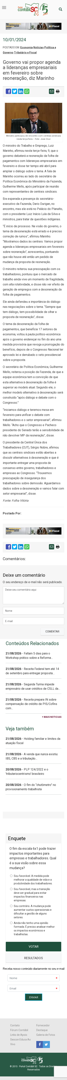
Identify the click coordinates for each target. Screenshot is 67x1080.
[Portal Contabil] (33, 1060)
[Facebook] (39, 1044)
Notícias (38, 47)
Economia (26, 47)
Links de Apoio (18, 1034)
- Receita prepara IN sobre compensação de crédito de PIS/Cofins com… (31, 704)
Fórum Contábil (19, 1030)
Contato (15, 1025)
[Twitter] (46, 1044)
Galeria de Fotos (45, 1034)
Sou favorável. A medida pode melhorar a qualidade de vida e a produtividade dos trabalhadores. (33, 879)
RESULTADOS (33, 958)
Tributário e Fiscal (25, 52)
